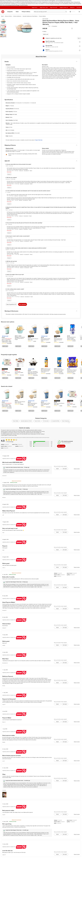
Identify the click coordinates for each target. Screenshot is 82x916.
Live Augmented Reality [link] (55, 420)
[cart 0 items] (79, 11)
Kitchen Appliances (17, 16)
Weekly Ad (67, 3)
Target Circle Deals (61, 3)
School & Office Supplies (40, 2)
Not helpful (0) (26, 183)
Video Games (64, 2)
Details (9, 155)
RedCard (14, 5)
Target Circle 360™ (53, 7)
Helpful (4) (21, 215)
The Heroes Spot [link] (46, 420)
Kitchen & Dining (49, 0)
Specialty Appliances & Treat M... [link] (26, 420)
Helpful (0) (22, 183)
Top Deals (54, 3)
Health (28, 2)
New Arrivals (39, 3)
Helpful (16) (21, 170)
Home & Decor (41, 0)
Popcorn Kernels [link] (37, 420)
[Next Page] (81, 336)
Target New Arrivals (4, 0)
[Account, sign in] (73, 11)
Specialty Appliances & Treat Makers (30, 16)
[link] (47, 26)
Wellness (32, 2)
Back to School (12, 0)
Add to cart (45, 34)
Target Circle (19, 5)
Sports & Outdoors (21, 2)
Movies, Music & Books (72, 2)
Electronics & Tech (56, 2)
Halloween (21, 0)
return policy (47, 154)
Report (31, 170)
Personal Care (13, 2)
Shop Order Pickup (74, 3)
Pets (26, 2)
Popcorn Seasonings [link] (65, 420)
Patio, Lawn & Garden (58, 0)
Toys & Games (49, 2)
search (66, 11)
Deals (30, 3)
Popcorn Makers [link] (16, 420)
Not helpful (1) (26, 229)
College (17, 0)
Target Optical (25, 3)
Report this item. (39, 140)
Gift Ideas (6, 3)
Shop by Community (17, 3)
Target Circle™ (34, 7)
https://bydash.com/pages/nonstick (58, 314)
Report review (77, 468)
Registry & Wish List (64, 7)
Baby (6, 2)
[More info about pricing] (72, 28)
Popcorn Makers (42, 16)
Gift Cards (10, 3)
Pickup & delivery (26, 11)
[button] (47, 26)
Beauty (8, 2)
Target (2, 16)
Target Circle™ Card (44, 7)
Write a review (61, 446)
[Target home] (2, 11)
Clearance (33, 3)
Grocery (64, 0)
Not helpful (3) (25, 200)
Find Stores (25, 5)
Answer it (9, 174)
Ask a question (22, 304)
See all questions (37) (11, 304)
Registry (10, 5)
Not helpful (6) (26, 170)
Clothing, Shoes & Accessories (31, 0)
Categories (10, 11)
